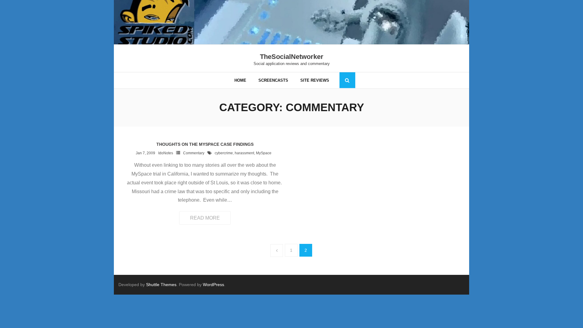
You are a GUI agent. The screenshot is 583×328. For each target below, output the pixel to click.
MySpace (263, 153)
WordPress (213, 284)
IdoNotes (165, 153)
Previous (276, 250)
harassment (244, 153)
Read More (205, 217)
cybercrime (224, 153)
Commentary (193, 153)
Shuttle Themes (161, 284)
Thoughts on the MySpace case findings (205, 144)
